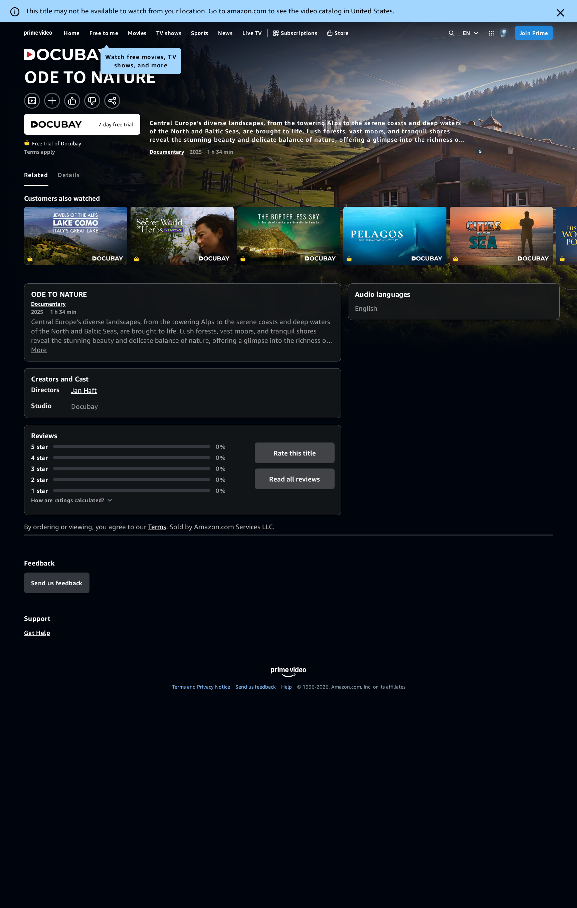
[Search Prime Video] (451, 33)
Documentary (167, 151)
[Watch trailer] (32, 101)
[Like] (72, 101)
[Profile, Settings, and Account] (504, 33)
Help (286, 687)
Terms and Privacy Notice (201, 687)
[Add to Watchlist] (52, 101)
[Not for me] (92, 101)
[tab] (36, 175)
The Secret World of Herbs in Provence (182, 236)
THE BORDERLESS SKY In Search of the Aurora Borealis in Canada (288, 236)
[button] (71, 500)
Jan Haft (84, 390)
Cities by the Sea (501, 236)
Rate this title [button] (294, 453)
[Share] (112, 101)
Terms (157, 527)
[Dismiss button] (560, 13)
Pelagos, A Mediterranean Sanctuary (394, 236)
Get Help (37, 632)
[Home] (38, 33)
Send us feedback (255, 687)
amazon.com (246, 11)
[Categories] (491, 33)
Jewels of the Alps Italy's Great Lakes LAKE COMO (75, 236)
